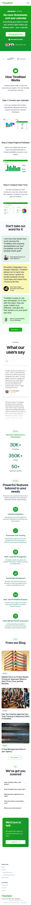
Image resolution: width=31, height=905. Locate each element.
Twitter (4, 890)
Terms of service (8, 902)
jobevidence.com (7, 872)
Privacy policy (23, 902)
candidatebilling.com (8, 875)
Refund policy (16, 902)
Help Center (5, 877)
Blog (3, 867)
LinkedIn (4, 888)
